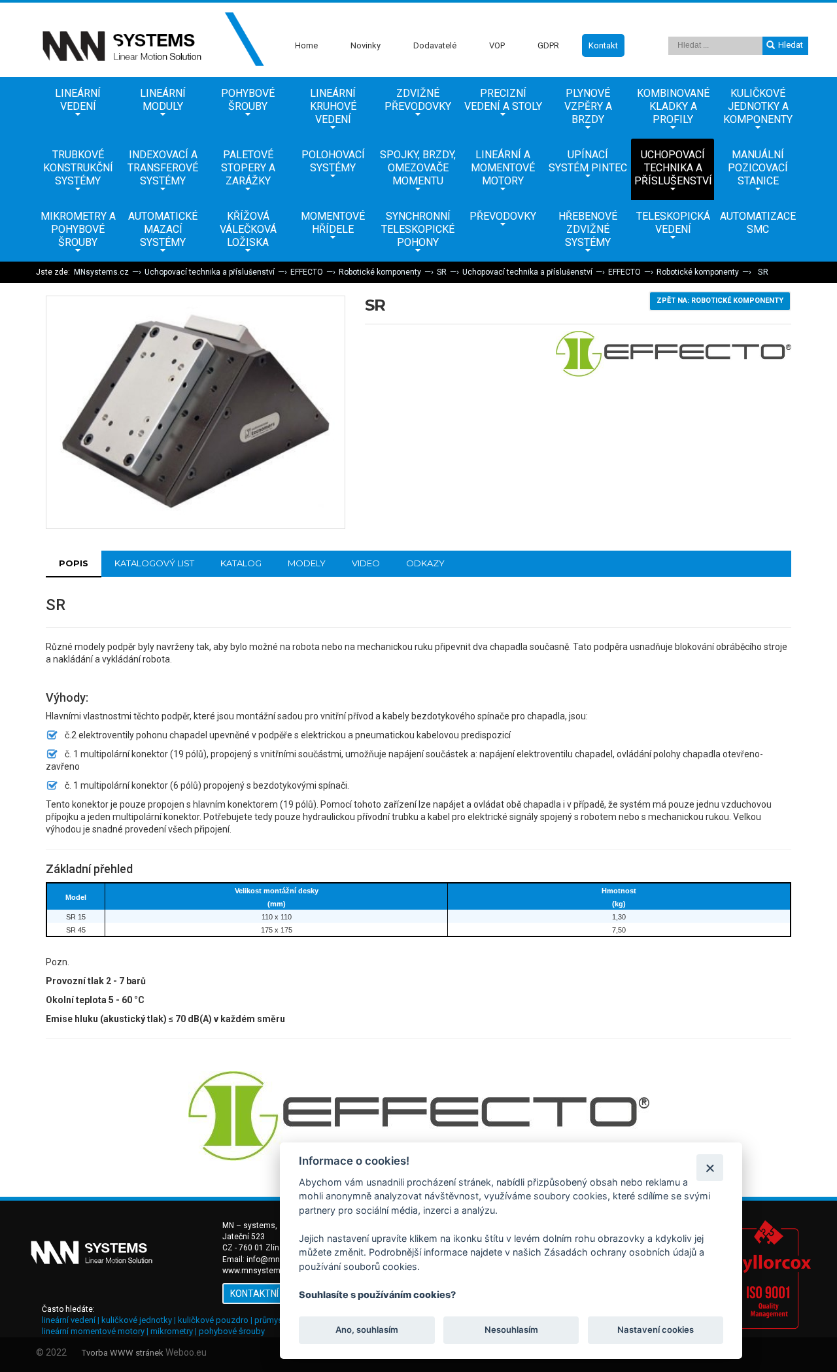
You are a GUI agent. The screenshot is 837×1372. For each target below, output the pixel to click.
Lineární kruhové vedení (333, 106)
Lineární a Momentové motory (503, 167)
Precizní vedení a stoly (503, 99)
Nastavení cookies (655, 1330)
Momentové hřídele (333, 222)
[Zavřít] (709, 1167)
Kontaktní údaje (269, 1293)
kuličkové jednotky (136, 1320)
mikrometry (171, 1331)
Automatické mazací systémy (162, 229)
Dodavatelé (434, 45)
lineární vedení (68, 1320)
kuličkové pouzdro (213, 1320)
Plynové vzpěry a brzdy (588, 106)
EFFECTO (306, 272)
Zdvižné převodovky (417, 99)
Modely (307, 563)
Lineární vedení (78, 99)
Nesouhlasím (511, 1330)
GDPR (548, 45)
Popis (73, 563)
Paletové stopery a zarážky (248, 167)
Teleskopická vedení (673, 222)
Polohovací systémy (333, 161)
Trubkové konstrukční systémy (78, 167)
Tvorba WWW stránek (122, 1353)
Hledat (790, 45)
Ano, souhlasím (366, 1330)
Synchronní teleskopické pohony (417, 229)
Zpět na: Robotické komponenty (720, 300)
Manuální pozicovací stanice (758, 167)
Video (366, 563)
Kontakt (603, 45)
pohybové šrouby (232, 1331)
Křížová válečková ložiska (248, 229)
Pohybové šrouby (248, 99)
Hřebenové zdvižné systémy (587, 229)
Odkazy (425, 563)
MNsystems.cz (101, 272)
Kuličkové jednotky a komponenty (758, 106)
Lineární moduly (163, 99)
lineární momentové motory (93, 1331)
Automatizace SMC (758, 222)
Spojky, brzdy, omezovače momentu (418, 167)
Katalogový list (154, 563)
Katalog (241, 563)
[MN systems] (150, 39)
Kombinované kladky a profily (673, 106)
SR (442, 272)
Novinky (365, 45)
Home (306, 45)
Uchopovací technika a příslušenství (673, 167)
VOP (497, 45)
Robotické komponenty (380, 272)
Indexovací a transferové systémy (163, 167)
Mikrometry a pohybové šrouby (78, 229)
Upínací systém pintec (588, 161)
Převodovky (503, 216)
